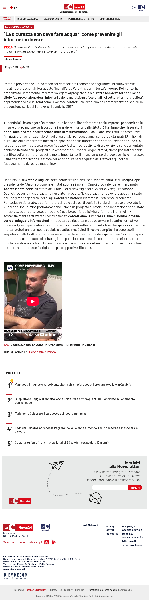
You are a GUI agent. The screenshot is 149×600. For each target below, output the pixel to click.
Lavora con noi (125, 590)
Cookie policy (66, 590)
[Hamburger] (4, 7)
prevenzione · (55, 344)
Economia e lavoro (42, 352)
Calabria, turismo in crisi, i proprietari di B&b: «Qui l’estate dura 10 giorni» (62, 442)
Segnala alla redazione (37, 590)
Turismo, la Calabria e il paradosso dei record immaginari (51, 413)
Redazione (19, 590)
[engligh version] (12, 7)
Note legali (80, 590)
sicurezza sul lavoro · (27, 344)
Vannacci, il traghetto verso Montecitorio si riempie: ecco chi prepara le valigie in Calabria (73, 384)
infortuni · (73, 344)
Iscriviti (135, 488)
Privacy (53, 590)
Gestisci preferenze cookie (103, 589)
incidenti (88, 344)
